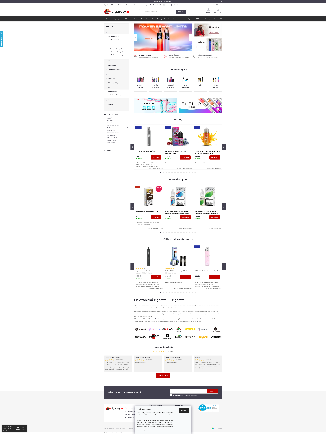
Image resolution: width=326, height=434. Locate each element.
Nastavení (141, 431)
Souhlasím (184, 410)
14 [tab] (180, 172)
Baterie (110, 74)
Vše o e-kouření (112, 138)
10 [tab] (174, 172)
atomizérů (188, 319)
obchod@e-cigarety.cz (133, 411)
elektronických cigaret (155, 319)
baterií (192, 319)
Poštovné (113, 5)
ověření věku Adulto (117, 433)
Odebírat (212, 391)
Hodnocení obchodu (163, 347)
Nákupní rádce (111, 140)
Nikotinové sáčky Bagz (115, 95)
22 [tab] (192, 172)
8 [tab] (171, 172)
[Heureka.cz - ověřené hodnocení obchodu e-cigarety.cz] (208, 408)
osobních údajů (193, 395)
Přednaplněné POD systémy (118, 55)
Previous (132, 147)
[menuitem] (113, 19)
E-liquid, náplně (112, 61)
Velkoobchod (111, 130)
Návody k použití (112, 135)
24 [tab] (195, 172)
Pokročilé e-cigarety (115, 43)
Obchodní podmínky (130, 5)
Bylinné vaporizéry (113, 83)
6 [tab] (168, 172)
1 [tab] (160, 172)
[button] (135, 37)
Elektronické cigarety (113, 36)
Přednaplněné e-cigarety (116, 49)
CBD (109, 87)
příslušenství (202, 319)
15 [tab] (181, 172)
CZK (217, 5)
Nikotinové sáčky (112, 91)
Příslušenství (111, 78)
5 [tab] (166, 172)
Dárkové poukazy (112, 100)
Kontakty (120, 5)
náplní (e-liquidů (166, 319)
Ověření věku (111, 142)
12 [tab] (177, 172)
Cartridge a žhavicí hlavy (114, 69)
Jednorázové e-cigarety (117, 52)
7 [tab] (169, 172)
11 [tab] (175, 172)
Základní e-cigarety (114, 40)
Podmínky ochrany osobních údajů (117, 128)
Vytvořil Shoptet (218, 428)
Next (224, 147)
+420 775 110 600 (132, 414)
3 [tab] (163, 172)
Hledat (181, 12)
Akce (109, 109)
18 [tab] (186, 172)
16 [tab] (183, 172)
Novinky (110, 32)
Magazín (106, 5)
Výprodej (110, 104)
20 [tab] (189, 172)
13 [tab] (178, 172)
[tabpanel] (148, 147)
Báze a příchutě (112, 65)
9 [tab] (172, 172)
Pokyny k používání (113, 133)
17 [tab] (184, 172)
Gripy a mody (113, 46)
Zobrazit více (163, 375)
